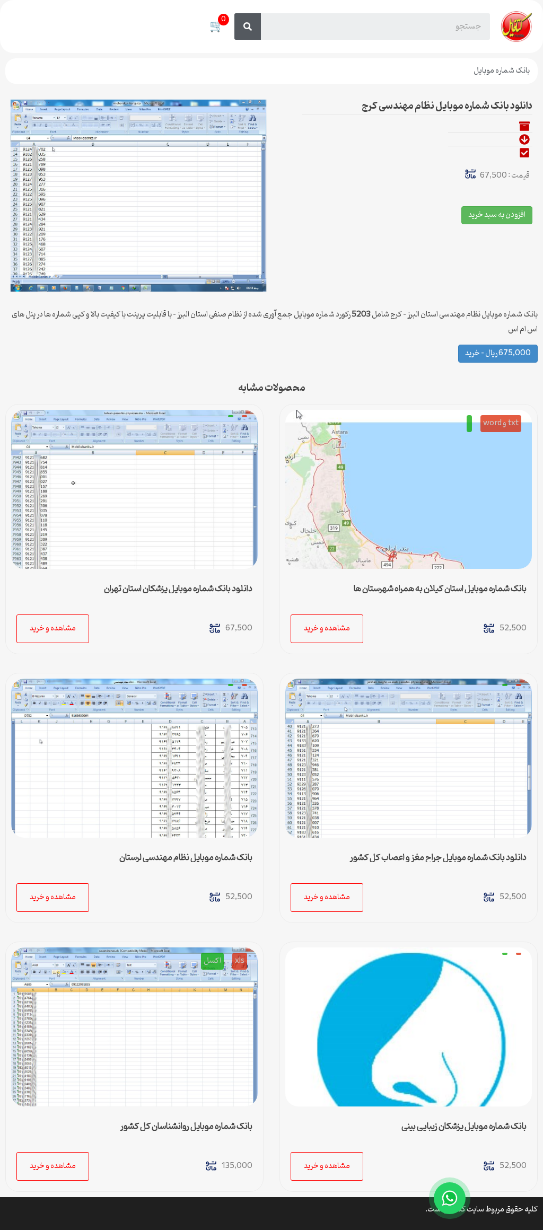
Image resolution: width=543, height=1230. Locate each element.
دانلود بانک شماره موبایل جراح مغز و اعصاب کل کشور (438, 857)
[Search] (247, 26)
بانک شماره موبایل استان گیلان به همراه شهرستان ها (440, 589)
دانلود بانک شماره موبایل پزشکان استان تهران (178, 589)
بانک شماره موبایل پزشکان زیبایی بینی (464, 1126)
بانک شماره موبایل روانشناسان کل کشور (186, 1126)
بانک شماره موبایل (502, 70)
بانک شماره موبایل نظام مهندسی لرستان (185, 857)
